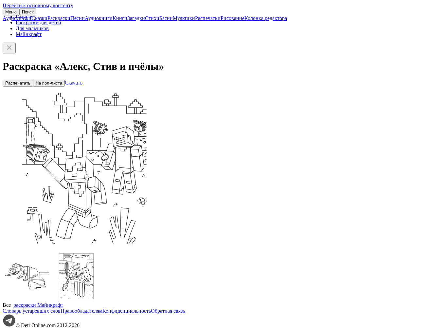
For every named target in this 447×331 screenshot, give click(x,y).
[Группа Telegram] (9, 325)
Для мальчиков (32, 28)
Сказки (39, 18)
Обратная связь (168, 311)
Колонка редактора (265, 18)
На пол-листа (49, 83)
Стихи (152, 18)
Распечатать (17, 83)
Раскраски (58, 18)
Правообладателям (81, 311)
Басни (166, 18)
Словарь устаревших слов (32, 311)
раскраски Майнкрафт (38, 305)
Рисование (232, 18)
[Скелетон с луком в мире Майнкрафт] (76, 299)
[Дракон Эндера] (27, 299)
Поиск (28, 12)
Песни (77, 18)
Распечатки (208, 18)
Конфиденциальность (126, 311)
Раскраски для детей (38, 22)
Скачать (73, 83)
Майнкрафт (29, 34)
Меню (11, 12)
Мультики (184, 18)
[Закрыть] (9, 48)
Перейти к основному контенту (38, 5)
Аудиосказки (17, 18)
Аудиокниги (99, 18)
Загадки (136, 18)
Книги (120, 18)
